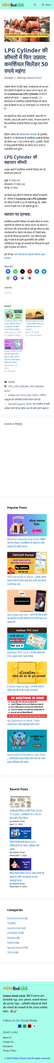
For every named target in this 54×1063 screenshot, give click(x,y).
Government (14, 928)
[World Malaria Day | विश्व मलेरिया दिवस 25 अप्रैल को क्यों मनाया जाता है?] (35, 314)
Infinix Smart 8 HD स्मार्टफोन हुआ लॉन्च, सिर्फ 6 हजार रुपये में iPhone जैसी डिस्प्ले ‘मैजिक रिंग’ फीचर (13, 357)
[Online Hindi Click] (13, 4)
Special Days (14, 947)
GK (9, 923)
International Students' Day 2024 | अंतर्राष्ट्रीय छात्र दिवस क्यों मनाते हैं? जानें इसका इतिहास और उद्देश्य (26, 758)
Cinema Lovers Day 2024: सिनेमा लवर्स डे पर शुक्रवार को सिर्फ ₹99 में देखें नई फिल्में (13, 325)
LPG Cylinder (21, 386)
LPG (10, 386)
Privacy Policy (9, 1050)
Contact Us (8, 1042)
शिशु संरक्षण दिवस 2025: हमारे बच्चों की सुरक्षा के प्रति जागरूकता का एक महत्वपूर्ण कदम (27, 876)
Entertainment (15, 918)
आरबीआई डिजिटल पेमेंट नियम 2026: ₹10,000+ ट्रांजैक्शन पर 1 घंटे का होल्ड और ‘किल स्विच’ (26, 814)
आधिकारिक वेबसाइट (28, 134)
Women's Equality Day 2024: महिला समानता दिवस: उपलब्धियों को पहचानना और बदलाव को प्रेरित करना (26, 542)
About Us (7, 1037)
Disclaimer (8, 1046)
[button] (35, 4)
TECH (10, 952)
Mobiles (11, 937)
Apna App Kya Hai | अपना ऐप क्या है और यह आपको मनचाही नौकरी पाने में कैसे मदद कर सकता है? (27, 618)
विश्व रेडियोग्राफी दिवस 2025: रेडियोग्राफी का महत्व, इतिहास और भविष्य (24, 845)
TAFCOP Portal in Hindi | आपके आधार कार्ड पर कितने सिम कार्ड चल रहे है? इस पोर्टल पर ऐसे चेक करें (26, 580)
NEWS (11, 382)
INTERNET (13, 933)
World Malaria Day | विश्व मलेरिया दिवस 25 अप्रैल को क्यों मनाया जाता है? (35, 325)
